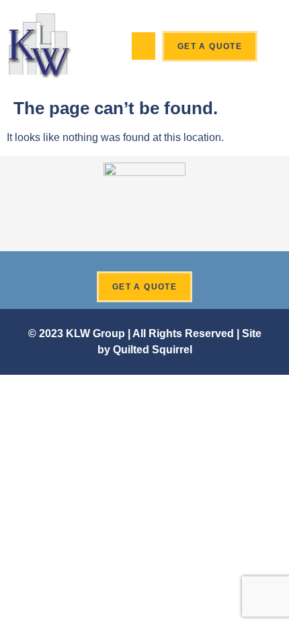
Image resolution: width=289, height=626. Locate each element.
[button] (143, 46)
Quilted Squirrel (152, 349)
